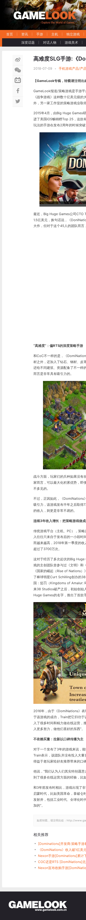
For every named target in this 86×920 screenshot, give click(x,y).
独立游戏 (73, 34)
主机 (54, 34)
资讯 (24, 34)
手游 (39, 34)
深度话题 (28, 42)
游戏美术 (71, 42)
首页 (9, 34)
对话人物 (49, 42)
